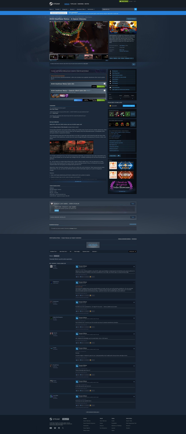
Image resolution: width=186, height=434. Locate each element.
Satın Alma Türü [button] (63, 251)
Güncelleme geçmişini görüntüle (116, 142)
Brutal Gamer (55, 113)
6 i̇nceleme (55, 382)
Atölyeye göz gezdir (114, 148)
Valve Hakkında (103, 420)
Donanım (102, 425)
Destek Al (128, 425)
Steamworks (86, 425)
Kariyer (101, 423)
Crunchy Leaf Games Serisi (68, 17)
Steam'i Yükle (129, 420)
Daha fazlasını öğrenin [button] (129, 105)
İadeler (113, 430)
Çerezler (113, 428)
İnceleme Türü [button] (53, 251)
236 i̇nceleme (55, 367)
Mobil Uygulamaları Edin (131, 423)
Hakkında (81, 4)
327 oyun (54, 318)
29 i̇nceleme (55, 304)
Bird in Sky (122, 49)
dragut (54, 265)
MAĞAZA (66, 4)
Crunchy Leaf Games (124, 51)
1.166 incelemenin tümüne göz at (92, 412)
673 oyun (54, 334)
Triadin (54, 347)
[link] (89, 100)
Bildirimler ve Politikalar (116, 425)
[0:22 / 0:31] (78, 37)
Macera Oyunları (59, 17)
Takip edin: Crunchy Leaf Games (65, 207)
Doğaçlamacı (56, 281)
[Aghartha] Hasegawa (58, 317)
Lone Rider (55, 395)
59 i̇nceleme (55, 268)
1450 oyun (55, 366)
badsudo (55, 333)
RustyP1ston (56, 365)
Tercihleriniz (134, 238)
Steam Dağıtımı (86, 428)
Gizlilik (113, 420)
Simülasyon (127, 58)
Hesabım (128, 428)
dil (134, 1)
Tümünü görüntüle (133, 224)
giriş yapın (86, 63)
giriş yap (130, 1)
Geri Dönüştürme (103, 428)
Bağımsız (115, 58)
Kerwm (54, 380)
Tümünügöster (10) (133, 124)
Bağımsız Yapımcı (121, 132)
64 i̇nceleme (55, 398)
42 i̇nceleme (55, 349)
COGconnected (56, 117)
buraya (71, 228)
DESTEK (87, 4)
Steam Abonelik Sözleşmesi (89, 423)
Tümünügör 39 (133, 114)
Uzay (119, 58)
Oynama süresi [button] (86, 251)
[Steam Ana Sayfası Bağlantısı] (54, 5)
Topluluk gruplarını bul (114, 150)
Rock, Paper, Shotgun (54, 109)
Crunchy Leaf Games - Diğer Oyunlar (66, 203)
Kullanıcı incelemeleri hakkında (124, 238)
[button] (51, 9)
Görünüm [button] (94, 251)
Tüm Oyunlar (52, 17)
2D (131, 58)
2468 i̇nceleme (55, 283)
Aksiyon (122, 58)
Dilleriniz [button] (56, 255)
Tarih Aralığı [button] (76, 251)
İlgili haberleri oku (113, 144)
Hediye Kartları (86, 430)
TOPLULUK (73, 4)
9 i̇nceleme (55, 319)
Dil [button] (70, 251)
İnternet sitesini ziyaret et (115, 140)
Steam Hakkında (86, 420)
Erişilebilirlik (114, 423)
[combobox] (118, 9)
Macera (111, 58)
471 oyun (54, 267)
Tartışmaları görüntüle (114, 146)
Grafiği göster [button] (131, 251)
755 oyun (54, 302)
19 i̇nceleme (55, 335)
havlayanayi (55, 301)
